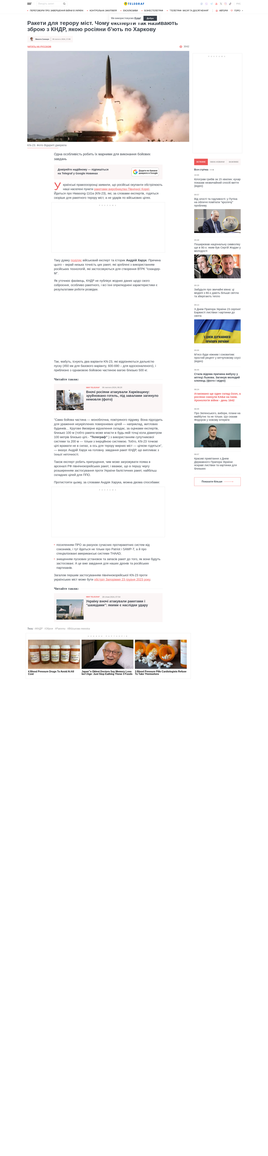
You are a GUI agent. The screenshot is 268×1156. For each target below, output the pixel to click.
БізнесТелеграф (153, 10)
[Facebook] (201, 3)
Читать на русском (39, 46)
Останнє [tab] (201, 162)
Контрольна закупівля (103, 10)
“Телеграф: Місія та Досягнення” (189, 10)
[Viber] (206, 4)
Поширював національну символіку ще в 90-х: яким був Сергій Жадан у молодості (217, 247)
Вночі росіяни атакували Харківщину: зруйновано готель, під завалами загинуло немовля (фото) (122, 395)
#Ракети (60, 628)
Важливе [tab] (234, 162)
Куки (137, 18)
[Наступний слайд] (242, 11)
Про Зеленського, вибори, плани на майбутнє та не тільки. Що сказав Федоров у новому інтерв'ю (217, 416)
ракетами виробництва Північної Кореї (121, 189)
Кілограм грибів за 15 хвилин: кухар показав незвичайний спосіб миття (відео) (217, 182)
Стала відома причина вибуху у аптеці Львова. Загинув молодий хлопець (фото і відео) (217, 377)
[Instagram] (225, 3)
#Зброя (49, 628)
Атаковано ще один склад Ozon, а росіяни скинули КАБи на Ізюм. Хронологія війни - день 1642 (217, 397)
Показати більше (212, 481)
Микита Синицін (42, 39)
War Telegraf (93, 387)
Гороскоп (240, 10)
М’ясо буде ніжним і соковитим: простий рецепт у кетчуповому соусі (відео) (217, 358)
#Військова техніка (78, 628)
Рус (238, 3)
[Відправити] (64, 3)
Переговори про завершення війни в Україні (56, 10)
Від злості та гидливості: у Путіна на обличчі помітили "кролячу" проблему (215, 202)
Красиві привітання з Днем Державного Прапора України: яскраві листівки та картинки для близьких (215, 463)
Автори (223, 10)
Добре (150, 18)
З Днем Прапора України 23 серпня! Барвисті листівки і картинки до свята (217, 312)
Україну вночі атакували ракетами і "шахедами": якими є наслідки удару (117, 603)
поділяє (76, 260)
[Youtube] (216, 3)
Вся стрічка (201, 169)
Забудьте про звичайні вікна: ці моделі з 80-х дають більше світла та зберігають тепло (216, 293)
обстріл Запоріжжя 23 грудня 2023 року (122, 579)
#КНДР (39, 628)
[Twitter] (221, 4)
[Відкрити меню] (29, 3)
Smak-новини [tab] (217, 162)
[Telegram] (211, 3)
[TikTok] (230, 3)
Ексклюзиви (130, 10)
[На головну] (134, 3)
